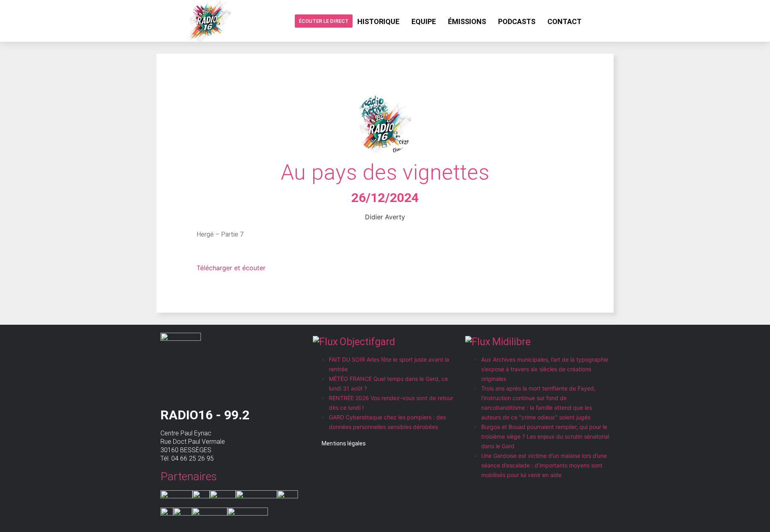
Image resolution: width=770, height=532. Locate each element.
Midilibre (511, 342)
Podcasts (516, 21)
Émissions (467, 21)
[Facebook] (594, 20)
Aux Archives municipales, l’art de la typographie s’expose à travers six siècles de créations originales (544, 369)
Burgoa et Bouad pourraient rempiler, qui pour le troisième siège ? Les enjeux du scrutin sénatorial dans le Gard (545, 436)
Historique (378, 21)
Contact (564, 21)
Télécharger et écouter (231, 268)
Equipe (423, 21)
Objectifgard (367, 342)
